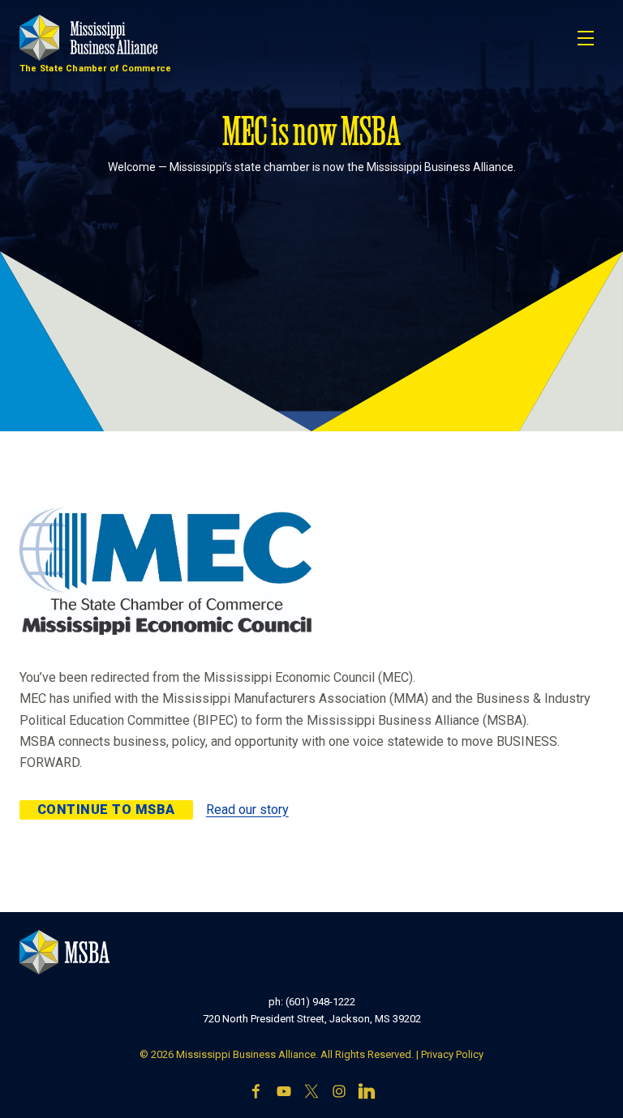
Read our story (247, 809)
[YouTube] (284, 1091)
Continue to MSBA (106, 809)
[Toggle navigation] (586, 38)
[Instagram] (339, 1091)
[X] (311, 1091)
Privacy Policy (452, 1054)
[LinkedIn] (367, 1091)
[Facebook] (256, 1091)
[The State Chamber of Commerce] (88, 38)
